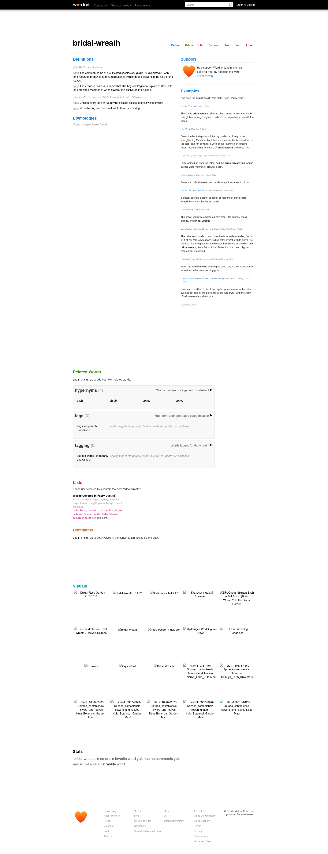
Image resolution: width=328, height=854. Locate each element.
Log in (76, 379)
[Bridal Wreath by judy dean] (164, 666)
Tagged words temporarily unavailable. (92, 457)
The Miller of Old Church (192, 209)
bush (80, 400)
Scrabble (108, 763)
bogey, (118, 510)
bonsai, (88, 514)
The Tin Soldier (188, 129)
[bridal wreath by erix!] (127, 629)
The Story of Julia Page (191, 155)
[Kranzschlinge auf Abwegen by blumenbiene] (200, 594)
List (200, 45)
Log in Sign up (246, 4)
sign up (88, 379)
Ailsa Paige (186, 304)
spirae (146, 400)
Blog (136, 815)
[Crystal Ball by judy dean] (127, 666)
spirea (179, 400)
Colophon (109, 826)
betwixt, (97, 514)
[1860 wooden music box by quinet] (164, 629)
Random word (143, 5)
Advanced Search (203, 841)
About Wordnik (112, 815)
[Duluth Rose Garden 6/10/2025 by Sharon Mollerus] (91, 594)
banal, (84, 510)
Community (101, 5)
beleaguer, (79, 517)
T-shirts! (108, 836)
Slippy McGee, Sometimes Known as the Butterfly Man (205, 278)
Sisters (184, 174)
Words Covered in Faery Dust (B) (94, 495)
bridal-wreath (205, 76)
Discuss (214, 45)
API (166, 815)
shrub (113, 400)
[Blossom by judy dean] (91, 666)
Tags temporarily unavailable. (87, 428)
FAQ (106, 831)
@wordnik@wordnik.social (148, 831)
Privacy (198, 831)
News (137, 811)
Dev (166, 811)
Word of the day (121, 5)
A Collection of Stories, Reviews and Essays (200, 228)
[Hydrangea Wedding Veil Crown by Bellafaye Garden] (200, 630)
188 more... (103, 517)
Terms (197, 826)
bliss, (112, 510)
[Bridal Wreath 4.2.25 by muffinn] (164, 593)
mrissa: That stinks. (189, 106)
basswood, (94, 510)
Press (107, 820)
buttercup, (78, 514)
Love (249, 45)
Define (175, 45)
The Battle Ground (189, 259)
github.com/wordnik (174, 820)
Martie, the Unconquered (192, 190)
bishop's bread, (110, 514)
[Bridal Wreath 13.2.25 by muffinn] (127, 593)
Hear (238, 45)
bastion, (104, 510)
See (226, 45)
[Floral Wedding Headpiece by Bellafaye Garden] (237, 630)
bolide (88, 517)
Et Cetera (200, 811)
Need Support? (202, 820)
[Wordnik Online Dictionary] (81, 4)
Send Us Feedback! (205, 815)
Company (109, 811)
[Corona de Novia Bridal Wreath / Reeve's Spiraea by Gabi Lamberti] (91, 630)
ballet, (76, 510)
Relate (189, 45)
